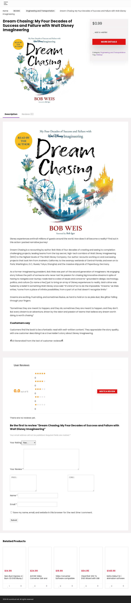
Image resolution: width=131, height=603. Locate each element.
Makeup (99, 55)
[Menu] (6, 3)
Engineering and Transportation (40, 11)
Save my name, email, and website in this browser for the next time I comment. (52, 512)
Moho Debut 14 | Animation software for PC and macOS (115, 578)
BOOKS (17, 11)
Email (13, 504)
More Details (109, 41)
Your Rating (15, 442)
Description (11, 114)
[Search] (124, 3)
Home (5, 11)
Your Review (17, 469)
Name (14, 495)
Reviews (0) (28, 114)
